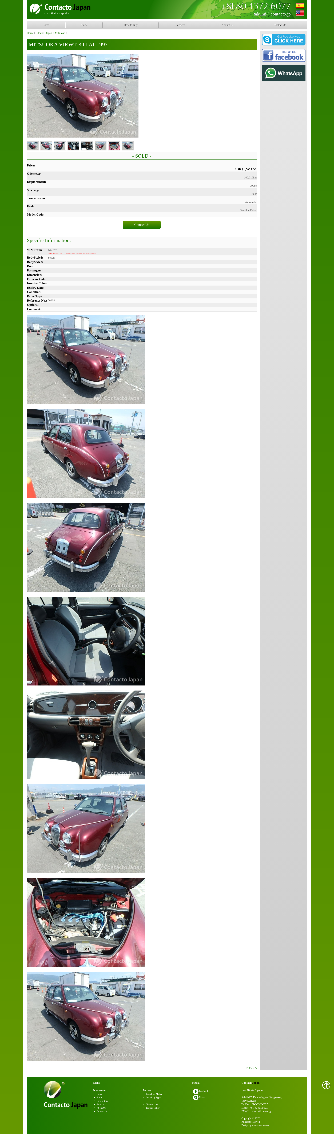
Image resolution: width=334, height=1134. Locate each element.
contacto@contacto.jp (261, 1111)
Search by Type (153, 1097)
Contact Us (280, 25)
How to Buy (131, 25)
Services (180, 25)
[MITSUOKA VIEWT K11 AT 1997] (83, 96)
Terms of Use (152, 1104)
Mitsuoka (60, 33)
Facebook (203, 1091)
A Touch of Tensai (260, 1125)
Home (45, 25)
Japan (49, 33)
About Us (227, 25)
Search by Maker (154, 1094)
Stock (84, 25)
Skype (202, 1097)
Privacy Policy (153, 1107)
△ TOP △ (251, 1067)
